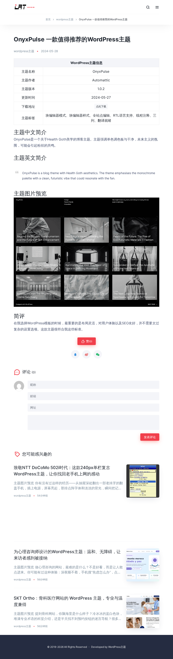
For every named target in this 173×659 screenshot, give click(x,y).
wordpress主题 (24, 51)
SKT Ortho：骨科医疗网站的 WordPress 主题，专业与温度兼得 (68, 601)
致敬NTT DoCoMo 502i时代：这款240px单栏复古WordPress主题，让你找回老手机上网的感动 (62, 470)
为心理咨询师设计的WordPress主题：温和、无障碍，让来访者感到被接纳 (67, 555)
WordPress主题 (117, 646)
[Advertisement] (86, 523)
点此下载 (101, 106)
